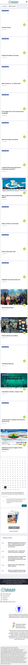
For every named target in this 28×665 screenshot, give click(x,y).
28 (22, 463)
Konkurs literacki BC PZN (8, 251)
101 (5, 480)
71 (5, 474)
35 (15, 465)
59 (24, 470)
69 (24, 472)
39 (24, 465)
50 (2, 470)
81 (5, 476)
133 (10, 487)
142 (8, 489)
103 (10, 480)
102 (8, 480)
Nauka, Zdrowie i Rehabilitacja (12, 583)
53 (10, 470)
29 (24, 463)
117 (20, 483)
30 (2, 465)
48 (22, 467)
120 (3, 485)
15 (15, 461)
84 (12, 476)
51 (5, 470)
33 (10, 465)
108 (22, 480)
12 (7, 461)
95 (15, 478)
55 (15, 470)
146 (17, 489)
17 (20, 461)
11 (5, 461)
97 (20, 478)
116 (17, 483)
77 (20, 474)
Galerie (20, 583)
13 (10, 461)
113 (10, 483)
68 (22, 472)
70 (2, 474)
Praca (18, 580)
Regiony (14, 580)
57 (20, 470)
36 (17, 465)
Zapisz (24, 505)
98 (22, 478)
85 (15, 476)
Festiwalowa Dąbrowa (8, 363)
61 (5, 472)
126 (17, 485)
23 (10, 463)
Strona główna (4, 6)
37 (20, 465)
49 (24, 467)
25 (15, 463)
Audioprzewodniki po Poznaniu (10, 55)
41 (5, 467)
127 (20, 485)
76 (17, 474)
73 (10, 474)
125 (15, 485)
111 (5, 483)
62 (7, 472)
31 (5, 465)
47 (20, 467)
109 (25, 480)
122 (8, 485)
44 (12, 467)
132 (8, 487)
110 (3, 483)
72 (7, 474)
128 (22, 485)
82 (7, 476)
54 (12, 470)
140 (3, 489)
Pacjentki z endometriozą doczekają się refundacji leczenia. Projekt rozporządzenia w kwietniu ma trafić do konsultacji (17, 558)
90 (2, 478)
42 (7, 467)
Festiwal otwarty (6, 27)
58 (22, 470)
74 (12, 474)
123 (10, 485)
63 (10, 472)
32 (7, 465)
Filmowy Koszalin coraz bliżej (10, 139)
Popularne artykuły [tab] (7, 537)
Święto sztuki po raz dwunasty (10, 223)
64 (12, 472)
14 (12, 461)
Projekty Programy (22, 581)
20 (2, 463)
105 (15, 480)
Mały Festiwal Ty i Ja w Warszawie (11, 83)
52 (7, 470)
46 (17, 467)
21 (5, 463)
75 (15, 474)
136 (17, 487)
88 (22, 476)
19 (24, 461)
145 (15, 489)
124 (13, 485)
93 (10, 478)
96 (17, 478)
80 (2, 476)
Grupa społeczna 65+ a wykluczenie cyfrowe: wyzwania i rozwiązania (16, 551)
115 (15, 483)
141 (5, 489)
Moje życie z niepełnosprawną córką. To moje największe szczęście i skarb (17, 571)
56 (17, 470)
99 (24, 478)
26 (17, 463)
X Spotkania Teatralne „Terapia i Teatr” (12, 391)
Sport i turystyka (13, 581)
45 (15, 467)
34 (12, 465)
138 (22, 487)
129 (25, 485)
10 (2, 461)
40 (2, 467)
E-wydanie (14, 527)
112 (8, 483)
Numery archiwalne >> (14, 531)
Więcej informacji (21, 639)
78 (22, 474)
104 (13, 480)
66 (17, 472)
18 (22, 461)
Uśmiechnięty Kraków (8, 307)
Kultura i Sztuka (12, 6)
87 (20, 476)
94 (12, 478)
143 (10, 489)
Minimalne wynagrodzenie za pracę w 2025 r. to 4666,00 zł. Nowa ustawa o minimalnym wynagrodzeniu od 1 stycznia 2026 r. (17, 544)
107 (20, 480)
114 (13, 483)
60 (2, 472)
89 (24, 476)
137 (20, 487)
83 (10, 476)
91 (5, 478)
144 (13, 489)
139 (25, 487)
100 (3, 480)
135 (15, 487)
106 (17, 480)
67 (20, 472)
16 (17, 461)
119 (25, 483)
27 (20, 463)
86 (17, 476)
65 (15, 472)
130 (3, 487)
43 (10, 467)
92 (7, 478)
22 (7, 463)
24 (12, 463)
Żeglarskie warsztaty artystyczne (11, 279)
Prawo (5, 580)
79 (24, 474)
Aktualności (9, 580)
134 (13, 487)
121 (5, 485)
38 (22, 465)
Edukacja (22, 580)
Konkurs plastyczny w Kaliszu (10, 335)
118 (22, 483)
